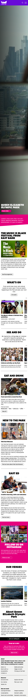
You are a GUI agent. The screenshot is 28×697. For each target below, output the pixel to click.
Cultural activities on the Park (10, 363)
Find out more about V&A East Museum (12, 464)
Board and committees (7, 695)
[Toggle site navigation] (25, 2)
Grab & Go (15, 408)
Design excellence (19, 690)
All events (14, 294)
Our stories (4, 682)
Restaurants (4, 408)
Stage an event (18, 669)
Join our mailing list (14, 638)
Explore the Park (18, 679)
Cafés (21, 408)
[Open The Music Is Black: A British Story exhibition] (12, 307)
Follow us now (6, 557)
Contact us (4, 673)
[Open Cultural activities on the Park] (12, 354)
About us (3, 667)
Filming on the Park (19, 671)
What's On (3, 684)
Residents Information (20, 695)
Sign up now (14, 652)
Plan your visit (18, 682)
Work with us (4, 669)
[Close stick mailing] (26, 639)
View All (4, 411)
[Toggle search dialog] (22, 2)
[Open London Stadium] (12, 592)
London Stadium (6, 601)
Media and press (18, 667)
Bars (10, 408)
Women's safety (18, 693)
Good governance (5, 690)
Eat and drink (4, 679)
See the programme (7, 274)
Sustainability (4, 693)
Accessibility (4, 671)
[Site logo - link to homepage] (1, 3)
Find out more (6, 517)
